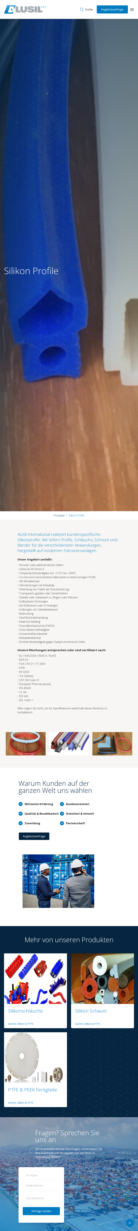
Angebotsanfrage (112, 9)
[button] (132, 9)
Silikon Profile (76, 515)
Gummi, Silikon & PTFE (20, 1023)
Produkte (59, 515)
